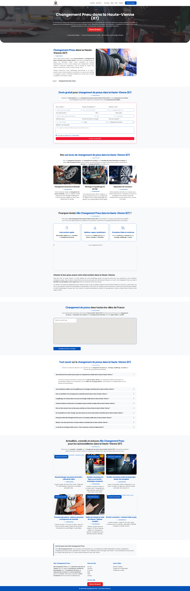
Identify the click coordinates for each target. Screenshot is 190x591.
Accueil (92, 3)
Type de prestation (114, 119)
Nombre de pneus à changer (90, 119)
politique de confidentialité (71, 135)
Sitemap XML (91, 580)
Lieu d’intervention (61, 113)
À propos (106, 3)
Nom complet (60, 107)
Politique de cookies (118, 570)
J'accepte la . (68, 135)
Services (98, 3)
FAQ (116, 3)
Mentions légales (118, 566)
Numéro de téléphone (88, 107)
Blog (112, 3)
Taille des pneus (60, 119)
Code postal (118, 113)
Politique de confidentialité (120, 568)
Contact (121, 3)
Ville (96, 113)
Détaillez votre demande (62, 125)
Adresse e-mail (113, 107)
